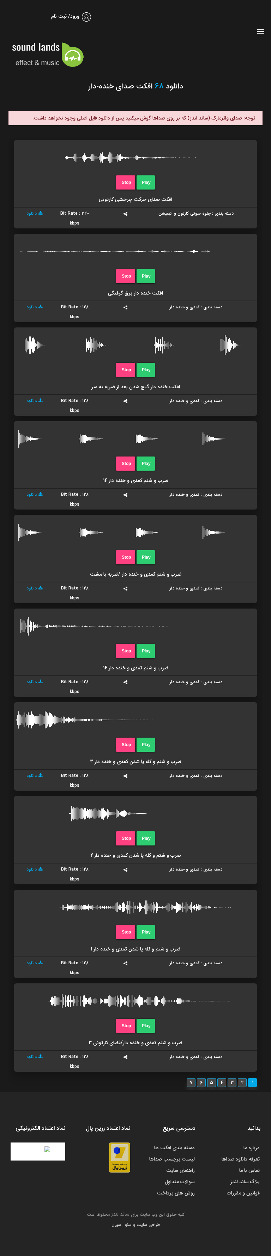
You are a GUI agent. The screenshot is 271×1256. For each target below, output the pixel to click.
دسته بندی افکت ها (174, 1148)
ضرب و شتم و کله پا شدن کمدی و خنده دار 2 (135, 855)
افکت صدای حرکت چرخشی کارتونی (135, 199)
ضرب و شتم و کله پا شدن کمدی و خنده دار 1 (135, 949)
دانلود (31, 213)
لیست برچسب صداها (172, 1159)
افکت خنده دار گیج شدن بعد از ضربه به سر (135, 387)
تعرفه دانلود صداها (241, 1159)
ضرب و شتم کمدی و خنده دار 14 (135, 480)
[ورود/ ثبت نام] (86, 20)
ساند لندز (120, 1214)
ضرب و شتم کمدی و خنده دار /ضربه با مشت (135, 574)
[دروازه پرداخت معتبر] (119, 1157)
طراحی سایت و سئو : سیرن (136, 1224)
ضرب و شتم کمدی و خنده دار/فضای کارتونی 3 (135, 1043)
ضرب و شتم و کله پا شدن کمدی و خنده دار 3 (135, 762)
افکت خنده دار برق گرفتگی (135, 293)
